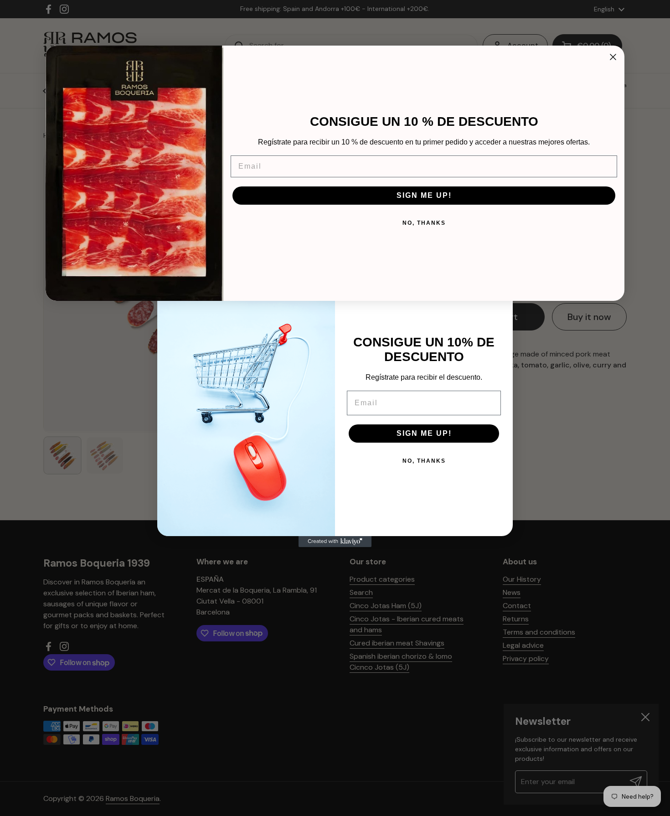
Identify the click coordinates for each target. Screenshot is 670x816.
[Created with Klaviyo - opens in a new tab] (335, 541)
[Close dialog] (613, 57)
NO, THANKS (424, 461)
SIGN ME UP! (424, 433)
